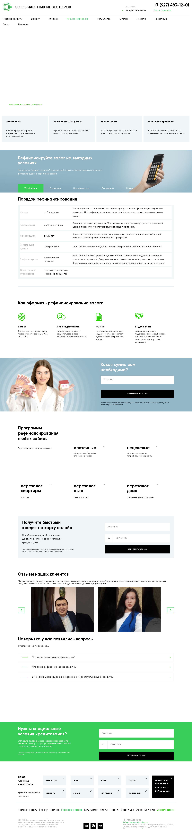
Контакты (23, 24)
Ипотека (53, 19)
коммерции (134, 793)
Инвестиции (161, 19)
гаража (132, 780)
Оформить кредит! (137, 393)
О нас (6, 24)
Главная (12, 38)
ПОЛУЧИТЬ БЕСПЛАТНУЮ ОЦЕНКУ (25, 104)
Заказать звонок (162, 10)
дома (76, 780)
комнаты (50, 793)
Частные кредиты (12, 19)
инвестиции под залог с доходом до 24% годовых (162, 785)
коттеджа (106, 793)
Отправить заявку (137, 549)
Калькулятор (104, 19)
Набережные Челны (135, 10)
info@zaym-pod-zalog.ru (135, 822)
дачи (104, 780)
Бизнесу (35, 19)
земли (76, 793)
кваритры (51, 780)
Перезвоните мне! (136, 755)
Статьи (124, 19)
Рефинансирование (77, 19)
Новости (141, 19)
